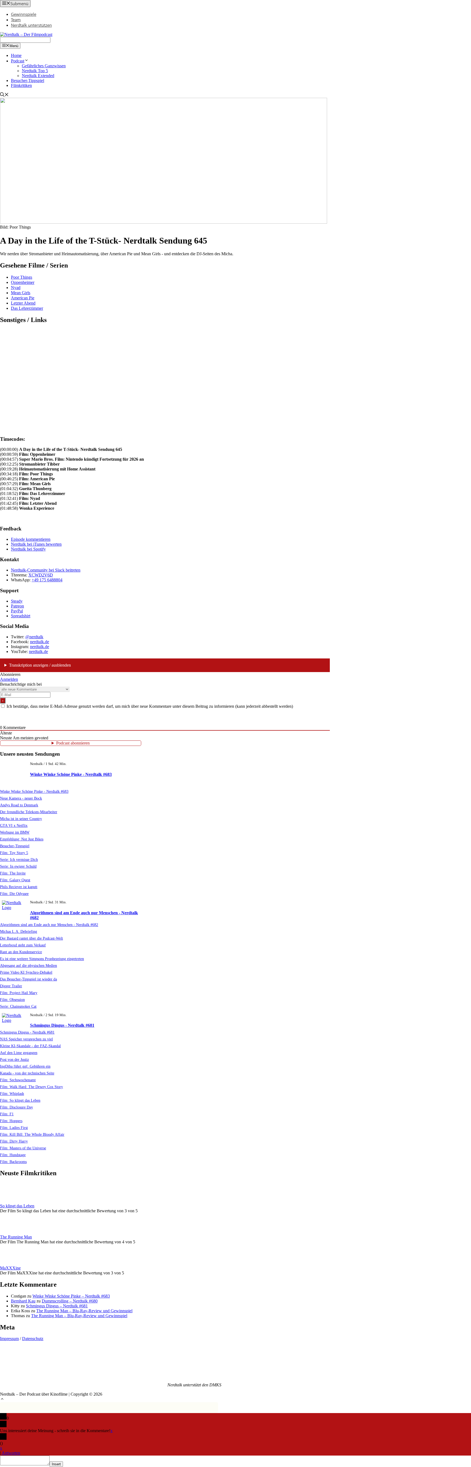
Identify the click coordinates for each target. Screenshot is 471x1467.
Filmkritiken (21, 85)
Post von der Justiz (14, 1059)
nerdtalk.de (39, 641)
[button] (2, 1399)
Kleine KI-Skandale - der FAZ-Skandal (30, 1046)
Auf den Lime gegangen (18, 1052)
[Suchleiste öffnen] (4, 95)
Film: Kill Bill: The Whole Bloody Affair (32, 1134)
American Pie (22, 298)
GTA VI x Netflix (14, 825)
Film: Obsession (12, 999)
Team (16, 19)
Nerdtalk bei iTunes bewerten (36, 544)
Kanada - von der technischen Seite (27, 1073)
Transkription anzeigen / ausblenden (40, 665)
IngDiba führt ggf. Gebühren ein (25, 1066)
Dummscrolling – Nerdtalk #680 (70, 1301)
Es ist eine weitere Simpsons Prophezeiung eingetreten (42, 958)
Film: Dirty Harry (14, 1141)
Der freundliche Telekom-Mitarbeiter (28, 812)
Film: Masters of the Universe (23, 1148)
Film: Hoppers (11, 1121)
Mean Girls (20, 292)
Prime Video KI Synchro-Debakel (26, 972)
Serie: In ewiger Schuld (18, 866)
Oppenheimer (22, 282)
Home (16, 55)
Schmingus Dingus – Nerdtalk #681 (57, 1306)
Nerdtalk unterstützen (31, 25)
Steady (17, 601)
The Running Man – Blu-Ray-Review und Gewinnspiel (84, 1310)
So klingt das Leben (17, 1206)
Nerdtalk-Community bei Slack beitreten (45, 570)
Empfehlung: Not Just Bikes (21, 839)
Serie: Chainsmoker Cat (18, 1006)
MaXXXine (10, 1268)
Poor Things (21, 277)
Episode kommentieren (30, 539)
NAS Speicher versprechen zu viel (26, 1039)
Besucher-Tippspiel (27, 80)
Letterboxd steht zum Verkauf (23, 945)
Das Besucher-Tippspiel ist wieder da (28, 979)
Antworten (11, 1453)
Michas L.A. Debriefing (18, 931)
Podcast (17, 61)
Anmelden (9, 679)
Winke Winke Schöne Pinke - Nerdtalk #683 (71, 774)
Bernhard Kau (23, 1301)
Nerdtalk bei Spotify (28, 549)
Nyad (15, 287)
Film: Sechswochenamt (18, 1080)
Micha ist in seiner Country (21, 818)
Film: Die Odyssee (14, 893)
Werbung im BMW (14, 832)
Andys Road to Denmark (19, 805)
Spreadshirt (20, 615)
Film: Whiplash (12, 1093)
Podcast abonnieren (73, 743)
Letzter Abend (23, 303)
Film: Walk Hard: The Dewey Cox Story (31, 1087)
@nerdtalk (34, 636)
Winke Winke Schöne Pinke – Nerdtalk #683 (71, 1296)
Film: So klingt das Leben (20, 1100)
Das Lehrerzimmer (27, 308)
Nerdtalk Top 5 (35, 70)
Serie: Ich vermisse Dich (19, 859)
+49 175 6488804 (47, 580)
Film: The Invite (13, 873)
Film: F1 (7, 1114)
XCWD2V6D (40, 575)
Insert (56, 1464)
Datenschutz (32, 1338)
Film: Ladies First (14, 1127)
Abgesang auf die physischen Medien (28, 965)
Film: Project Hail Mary (18, 993)
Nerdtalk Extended (38, 75)
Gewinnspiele (23, 14)
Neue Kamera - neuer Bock (21, 798)
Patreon (17, 606)
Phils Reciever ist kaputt (18, 887)
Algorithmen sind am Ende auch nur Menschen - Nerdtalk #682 (49, 924)
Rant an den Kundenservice (21, 952)
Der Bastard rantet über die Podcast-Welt (31, 938)
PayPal (17, 611)
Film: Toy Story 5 (14, 853)
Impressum (9, 1338)
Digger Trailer (11, 986)
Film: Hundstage (13, 1155)
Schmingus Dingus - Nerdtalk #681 (62, 1025)
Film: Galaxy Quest (15, 880)
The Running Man (16, 1237)
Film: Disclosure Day (16, 1107)
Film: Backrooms (13, 1161)
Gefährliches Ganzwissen (44, 65)
